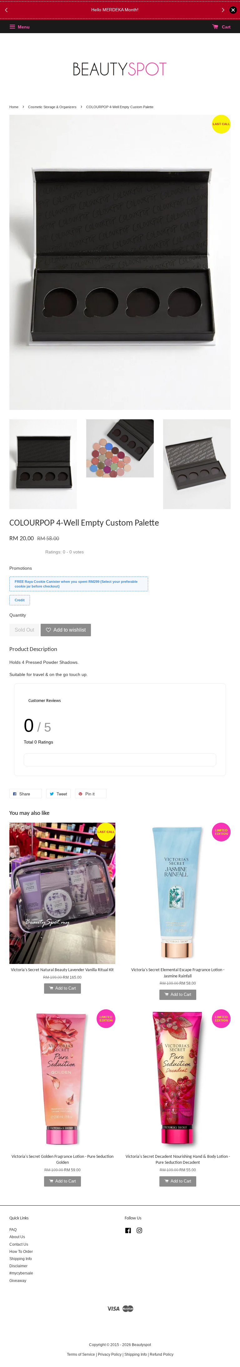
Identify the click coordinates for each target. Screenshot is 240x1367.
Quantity (17, 615)
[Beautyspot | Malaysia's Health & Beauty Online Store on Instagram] (139, 1232)
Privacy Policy (110, 1354)
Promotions (20, 568)
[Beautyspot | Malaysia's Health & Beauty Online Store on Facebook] (128, 1232)
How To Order (21, 1251)
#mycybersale (21, 1273)
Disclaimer (18, 1266)
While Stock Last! (134, 13)
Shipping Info (20, 1259)
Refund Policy (161, 1354)
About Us (17, 1237)
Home (13, 107)
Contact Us (18, 1244)
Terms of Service (81, 1354)
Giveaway (17, 1281)
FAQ (13, 1230)
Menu (23, 26)
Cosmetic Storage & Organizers (52, 107)
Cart (226, 26)
